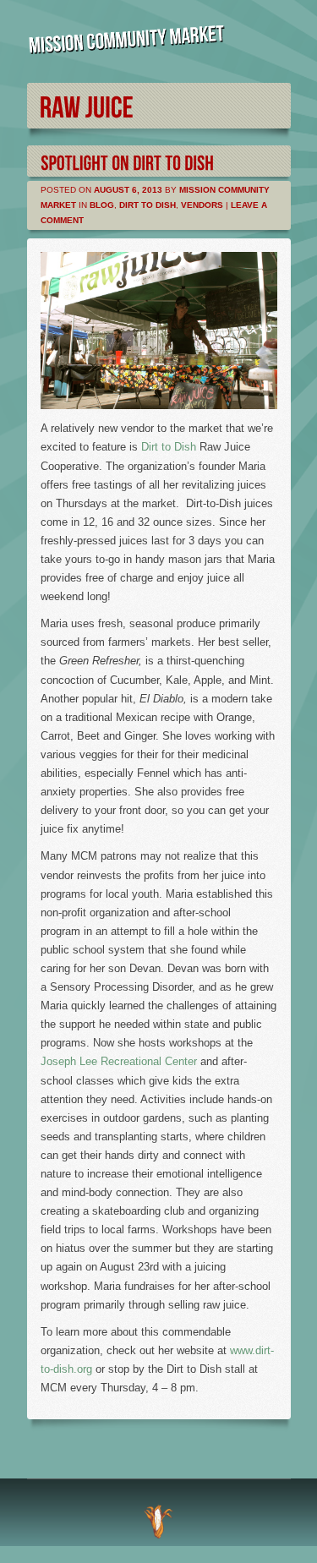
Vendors (202, 205)
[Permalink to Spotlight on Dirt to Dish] (127, 161)
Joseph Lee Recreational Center (119, 1061)
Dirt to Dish (147, 205)
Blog (102, 205)
